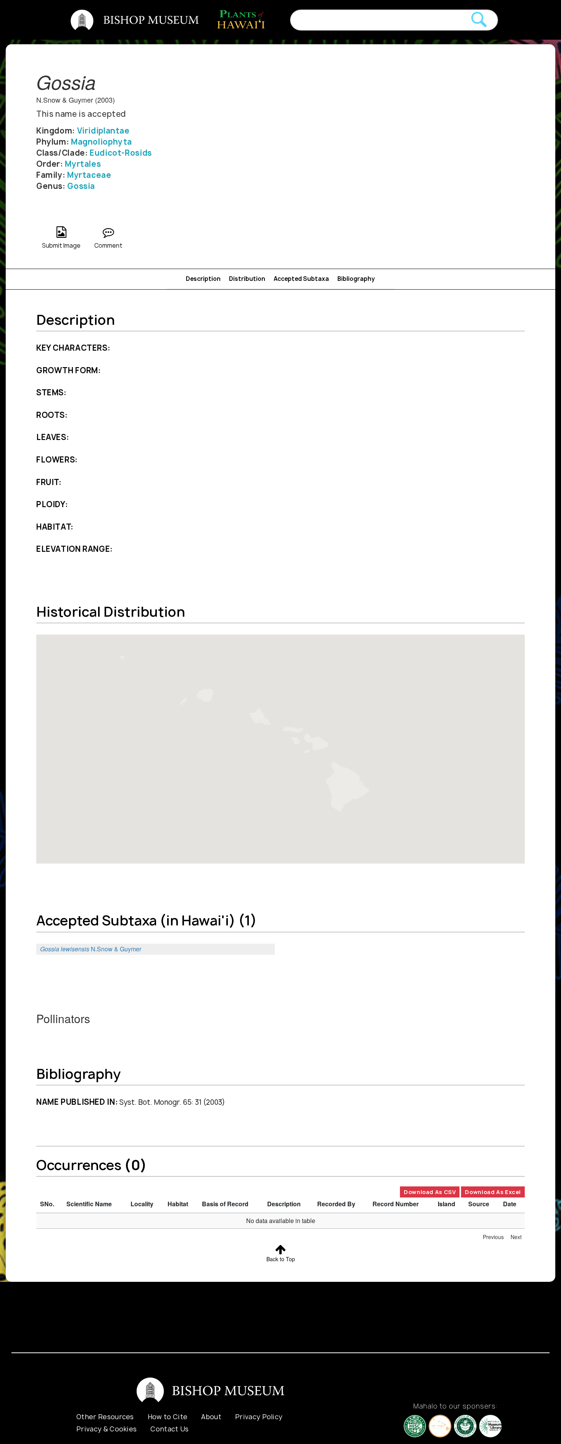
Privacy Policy (258, 1416)
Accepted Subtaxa (301, 279)
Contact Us (169, 1429)
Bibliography (356, 279)
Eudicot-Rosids (121, 153)
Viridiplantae (103, 131)
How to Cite (168, 1416)
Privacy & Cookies (106, 1429)
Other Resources (105, 1416)
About (211, 1416)
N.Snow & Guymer (90, 948)
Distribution (247, 279)
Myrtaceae (89, 175)
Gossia (81, 186)
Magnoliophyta (101, 142)
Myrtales (83, 164)
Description (203, 279)
